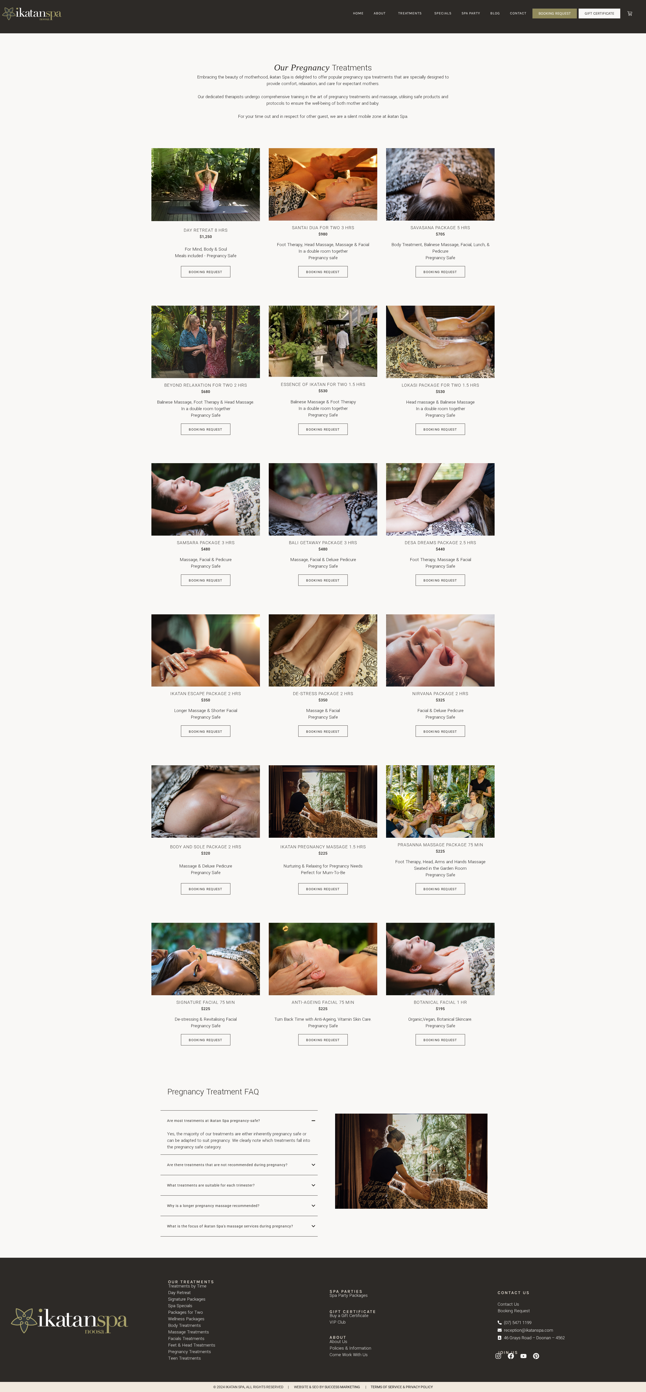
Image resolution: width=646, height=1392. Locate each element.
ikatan (275, 77)
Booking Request (206, 272)
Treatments (410, 13)
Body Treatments (184, 1325)
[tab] (239, 1120)
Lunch (479, 245)
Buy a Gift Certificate (349, 1315)
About (380, 13)
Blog (495, 13)
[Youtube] (523, 1356)
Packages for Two (185, 1312)
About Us (338, 1341)
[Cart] (629, 13)
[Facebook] (510, 1356)
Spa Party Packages (349, 1295)
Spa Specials (180, 1306)
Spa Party (471, 13)
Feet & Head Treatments (191, 1345)
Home (358, 13)
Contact (518, 13)
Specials (442, 13)
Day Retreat (179, 1293)
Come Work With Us (349, 1355)
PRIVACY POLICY (419, 1387)
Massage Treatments (188, 1332)
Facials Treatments (186, 1338)
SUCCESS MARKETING (342, 1387)
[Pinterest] (536, 1356)
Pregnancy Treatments (189, 1352)
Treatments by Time (187, 1286)
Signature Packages (186, 1299)
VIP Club (338, 1322)
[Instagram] (498, 1356)
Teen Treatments (184, 1358)
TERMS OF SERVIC (385, 1387)
